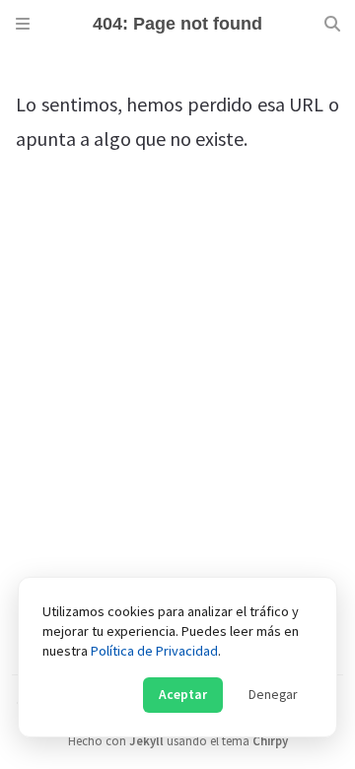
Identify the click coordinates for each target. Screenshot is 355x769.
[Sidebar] (22, 23)
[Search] (332, 23)
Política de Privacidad (154, 651)
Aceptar (183, 694)
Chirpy (270, 740)
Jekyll (146, 740)
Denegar (272, 694)
